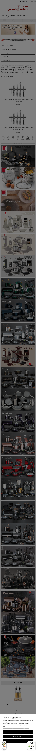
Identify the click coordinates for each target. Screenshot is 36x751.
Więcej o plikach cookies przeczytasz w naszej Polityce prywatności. (16, 728)
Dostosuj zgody (18, 736)
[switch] (3, 748)
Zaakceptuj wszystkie (18, 741)
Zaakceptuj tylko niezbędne (18, 732)
